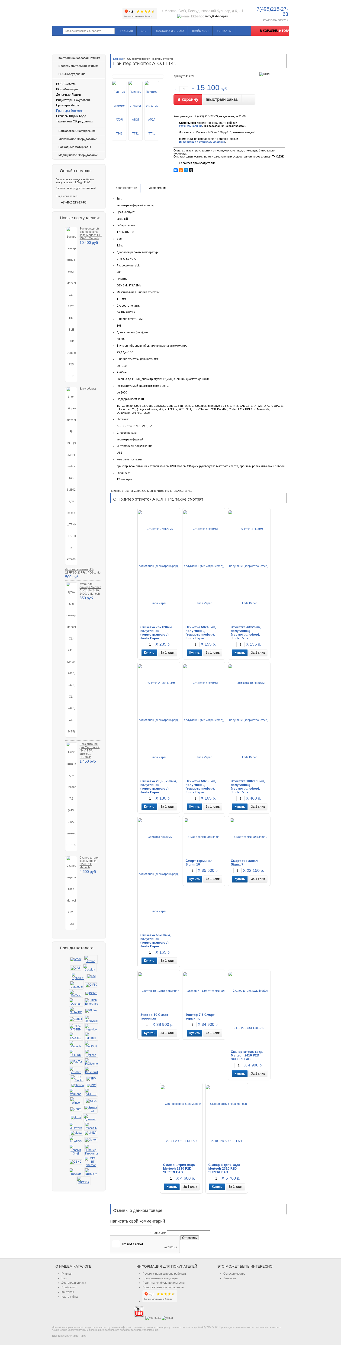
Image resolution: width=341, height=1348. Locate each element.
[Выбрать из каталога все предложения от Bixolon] (91, 959)
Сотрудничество (234, 1273)
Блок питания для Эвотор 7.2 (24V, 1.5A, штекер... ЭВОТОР (90, 750)
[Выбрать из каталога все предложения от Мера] (76, 1132)
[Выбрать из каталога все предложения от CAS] (75, 968)
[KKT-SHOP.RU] (87, 11)
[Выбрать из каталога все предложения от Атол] (76, 1117)
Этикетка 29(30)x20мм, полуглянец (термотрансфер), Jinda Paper (158, 786)
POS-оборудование (71, 74)
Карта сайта (69, 1296)
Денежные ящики (68, 94)
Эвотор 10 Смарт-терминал (155, 1016)
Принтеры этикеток (69, 110)
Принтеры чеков (67, 105)
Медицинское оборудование (78, 155)
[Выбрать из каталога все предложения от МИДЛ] (90, 1132)
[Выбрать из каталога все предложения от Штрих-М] (91, 1172)
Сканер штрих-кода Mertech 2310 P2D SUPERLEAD (224, 1168)
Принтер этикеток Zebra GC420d (131, 490)
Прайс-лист (200, 31)
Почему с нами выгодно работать (164, 1273)
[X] (191, 170)
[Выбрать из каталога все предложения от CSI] (91, 976)
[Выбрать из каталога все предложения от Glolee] (91, 1010)
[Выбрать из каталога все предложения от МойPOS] (76, 1139)
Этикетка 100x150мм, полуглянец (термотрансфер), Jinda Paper (248, 786)
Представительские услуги (160, 1278)
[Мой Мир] (186, 170)
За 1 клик (167, 652)
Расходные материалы (74, 147)
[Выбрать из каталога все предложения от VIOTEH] (91, 1092)
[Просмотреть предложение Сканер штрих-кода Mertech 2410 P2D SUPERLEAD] (249, 1009)
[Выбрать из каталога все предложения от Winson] (77, 1101)
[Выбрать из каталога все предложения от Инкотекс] (76, 1126)
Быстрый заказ (222, 99)
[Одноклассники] (181, 170)
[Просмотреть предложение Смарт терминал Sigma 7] (249, 837)
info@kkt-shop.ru (216, 16)
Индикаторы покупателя (73, 100)
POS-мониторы (67, 89)
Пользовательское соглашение (163, 1287)
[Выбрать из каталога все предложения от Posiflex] (76, 1070)
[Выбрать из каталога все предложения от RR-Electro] (77, 1079)
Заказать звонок (275, 20)
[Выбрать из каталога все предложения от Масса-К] (91, 1126)
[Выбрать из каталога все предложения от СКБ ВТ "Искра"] (91, 1162)
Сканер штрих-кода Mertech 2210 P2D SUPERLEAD (179, 1168)
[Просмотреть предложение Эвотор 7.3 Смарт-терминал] (204, 990)
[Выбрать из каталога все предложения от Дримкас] (90, 1117)
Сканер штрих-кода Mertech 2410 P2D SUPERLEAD (247, 1055)
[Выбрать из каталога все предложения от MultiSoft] (91, 1044)
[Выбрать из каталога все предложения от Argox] (76, 959)
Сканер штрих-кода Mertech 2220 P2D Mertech (89, 862)
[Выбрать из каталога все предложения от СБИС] (75, 1161)
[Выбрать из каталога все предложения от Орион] (91, 1139)
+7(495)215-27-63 (271, 11)
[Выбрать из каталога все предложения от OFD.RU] (76, 1053)
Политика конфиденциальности (163, 1282)
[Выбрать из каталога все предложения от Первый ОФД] (76, 1150)
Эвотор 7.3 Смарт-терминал (201, 1016)
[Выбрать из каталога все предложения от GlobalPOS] (76, 1010)
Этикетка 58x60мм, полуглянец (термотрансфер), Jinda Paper (201, 786)
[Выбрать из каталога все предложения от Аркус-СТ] (91, 1109)
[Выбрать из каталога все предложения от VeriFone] (76, 1092)
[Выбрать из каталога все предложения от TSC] (91, 1085)
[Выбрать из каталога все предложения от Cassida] (90, 968)
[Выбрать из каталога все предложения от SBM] (91, 1078)
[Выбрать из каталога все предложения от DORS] (91, 993)
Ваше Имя (159, 1233)
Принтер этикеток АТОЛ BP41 (172, 490)
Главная (126, 31)
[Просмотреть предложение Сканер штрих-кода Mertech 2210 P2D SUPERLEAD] (181, 1122)
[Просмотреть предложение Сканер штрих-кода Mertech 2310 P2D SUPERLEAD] (226, 1122)
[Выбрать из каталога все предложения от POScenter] (91, 1062)
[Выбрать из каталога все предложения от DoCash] (76, 993)
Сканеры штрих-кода (71, 116)
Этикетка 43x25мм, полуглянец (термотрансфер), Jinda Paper (246, 632)
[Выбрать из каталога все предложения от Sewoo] (77, 1085)
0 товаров (287, 31)
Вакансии (229, 1278)
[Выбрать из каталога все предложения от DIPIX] (91, 984)
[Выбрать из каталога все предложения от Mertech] (76, 1044)
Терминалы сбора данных (74, 121)
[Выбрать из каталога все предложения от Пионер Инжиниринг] (91, 1150)
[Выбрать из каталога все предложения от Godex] (76, 1019)
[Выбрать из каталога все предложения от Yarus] (91, 1100)
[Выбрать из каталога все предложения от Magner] (91, 1036)
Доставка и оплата (170, 31)
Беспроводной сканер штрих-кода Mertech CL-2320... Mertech (91, 233)
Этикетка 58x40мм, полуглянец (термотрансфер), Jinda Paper (201, 632)
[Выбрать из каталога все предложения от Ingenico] (91, 1027)
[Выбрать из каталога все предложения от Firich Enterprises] (91, 1002)
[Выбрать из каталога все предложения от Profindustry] (91, 1070)
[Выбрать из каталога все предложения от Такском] (76, 1172)
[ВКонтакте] (176, 170)
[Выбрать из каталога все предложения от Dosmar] (76, 1002)
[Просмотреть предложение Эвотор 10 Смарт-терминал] (158, 990)
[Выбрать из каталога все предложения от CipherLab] (78, 976)
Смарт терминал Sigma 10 (199, 862)
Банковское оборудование (77, 131)
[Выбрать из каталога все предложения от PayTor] (76, 1061)
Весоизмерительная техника (78, 66)
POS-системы (66, 84)
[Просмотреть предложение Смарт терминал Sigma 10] (204, 837)
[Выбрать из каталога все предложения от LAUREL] (76, 1036)
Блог (144, 31)
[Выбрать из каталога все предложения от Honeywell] (91, 1019)
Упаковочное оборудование (77, 139)
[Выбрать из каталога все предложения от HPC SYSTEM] (76, 1027)
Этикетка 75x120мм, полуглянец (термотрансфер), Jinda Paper (156, 632)
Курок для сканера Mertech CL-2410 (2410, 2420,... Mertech (90, 588)
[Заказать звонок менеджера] (248, 99)
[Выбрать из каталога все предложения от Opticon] (91, 1053)
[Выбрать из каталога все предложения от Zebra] (76, 1109)
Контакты (224, 31)
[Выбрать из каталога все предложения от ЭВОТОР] (83, 1180)
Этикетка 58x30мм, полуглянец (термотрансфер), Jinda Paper (155, 940)
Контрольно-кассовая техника (79, 58)
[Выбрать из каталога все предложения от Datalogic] (77, 985)
